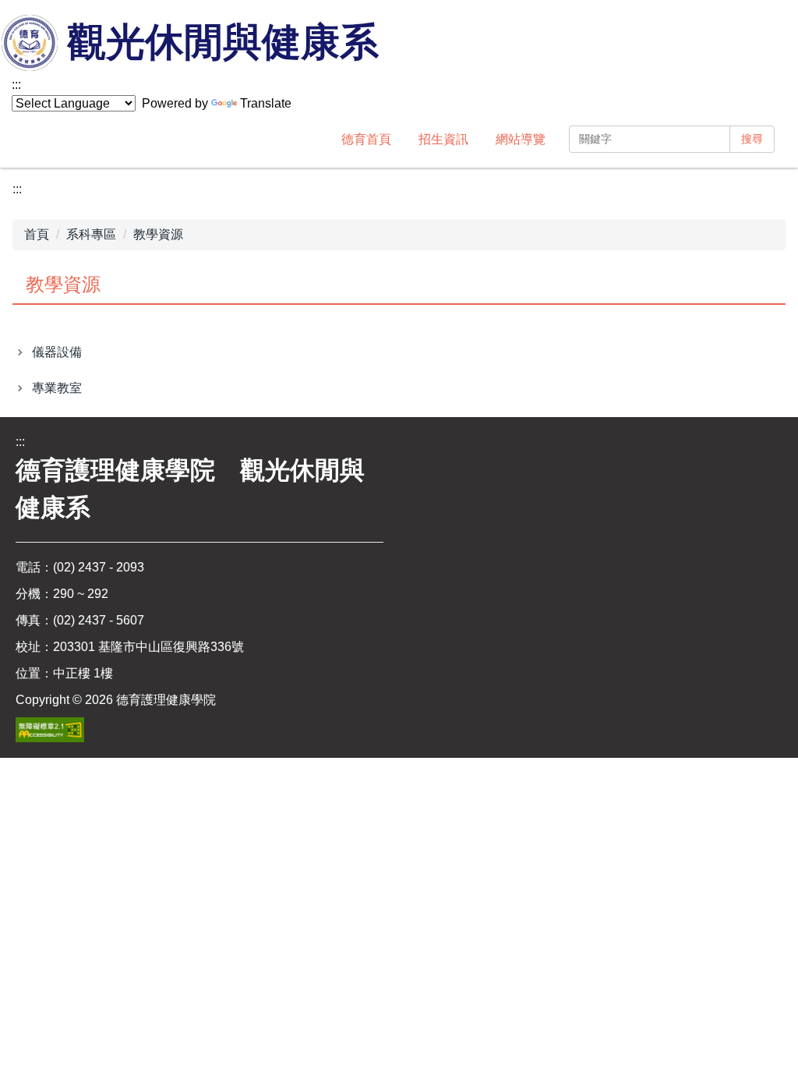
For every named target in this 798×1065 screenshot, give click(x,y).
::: (16, 84)
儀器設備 (57, 352)
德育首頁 (366, 139)
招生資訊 (443, 139)
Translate (265, 103)
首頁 (36, 234)
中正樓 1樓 (83, 673)
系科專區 (91, 234)
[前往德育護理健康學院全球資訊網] (31, 44)
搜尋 (752, 139)
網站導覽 (521, 139)
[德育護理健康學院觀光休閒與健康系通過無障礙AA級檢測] (50, 729)
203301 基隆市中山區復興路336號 (148, 646)
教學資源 (158, 234)
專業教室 (57, 388)
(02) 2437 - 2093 (98, 567)
